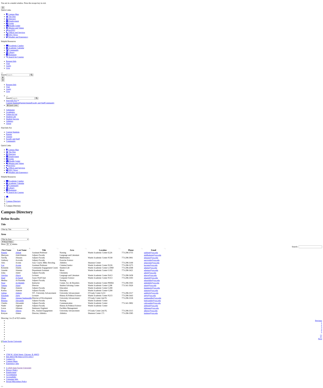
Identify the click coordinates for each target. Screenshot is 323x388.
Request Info (11, 61)
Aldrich (19, 293)
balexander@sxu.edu (152, 301)
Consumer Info (12, 379)
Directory (12, 19)
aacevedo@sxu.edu (151, 260)
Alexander (20, 301)
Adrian (4, 293)
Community (14, 50)
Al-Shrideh (20, 283)
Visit (8, 63)
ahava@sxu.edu (150, 275)
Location (103, 250)
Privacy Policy (12, 370)
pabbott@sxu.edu (151, 253)
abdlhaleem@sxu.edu (152, 255)
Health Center (14, 26)
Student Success (12, 119)
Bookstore (12, 55)
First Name (6, 250)
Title (44, 250)
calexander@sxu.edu (152, 303)
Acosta (18, 265)
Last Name (21, 250)
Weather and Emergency (18, 37)
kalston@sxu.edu (151, 313)
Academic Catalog (16, 46)
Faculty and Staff (38, 103)
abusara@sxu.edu (151, 258)
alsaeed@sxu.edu (151, 278)
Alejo (18, 295)
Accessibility (11, 377)
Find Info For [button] (11, 101)
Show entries (9, 244)
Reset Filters (8, 242)
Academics (10, 112)
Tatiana (4, 285)
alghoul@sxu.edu (151, 306)
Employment (13, 21)
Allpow (19, 311)
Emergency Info (12, 364)
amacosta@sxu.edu (151, 263)
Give (8, 68)
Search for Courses (16, 57)
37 (321, 336)
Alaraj (18, 285)
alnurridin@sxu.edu (152, 280)
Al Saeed (19, 278)
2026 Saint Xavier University (18, 368)
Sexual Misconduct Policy (16, 381)
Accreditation (11, 375)
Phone (131, 250)
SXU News (13, 35)
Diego (3, 298)
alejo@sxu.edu (150, 295)
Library (11, 52)
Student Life (11, 117)
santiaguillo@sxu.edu (152, 298)
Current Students (12, 103)
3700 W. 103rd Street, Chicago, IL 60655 (22, 354)
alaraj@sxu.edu (150, 285)
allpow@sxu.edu (150, 311)
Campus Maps (12, 361)
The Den (12, 17)
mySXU (11, 30)
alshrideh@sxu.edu (151, 283)
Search (3, 75)
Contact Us (10, 359)
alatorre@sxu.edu (151, 290)
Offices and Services (16, 32)
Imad (3, 278)
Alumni (28, 103)
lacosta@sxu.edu (150, 265)
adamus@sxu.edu (151, 270)
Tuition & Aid (11, 114)
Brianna (4, 301)
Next (320, 339)
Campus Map (13, 14)
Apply (8, 66)
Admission (10, 110)
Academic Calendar (16, 48)
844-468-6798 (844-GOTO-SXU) (19, 357)
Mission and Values (16, 28)
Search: (295, 247)
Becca (3, 311)
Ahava (18, 275)
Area (72, 250)
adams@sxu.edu (150, 268)
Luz (2, 265)
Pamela (4, 253)
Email (153, 250)
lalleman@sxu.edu (151, 308)
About (8, 123)
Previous (318, 321)
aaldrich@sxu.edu (151, 293)
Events (11, 23)
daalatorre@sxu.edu (152, 288)
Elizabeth (5, 295)
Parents (22, 103)
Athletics (9, 121)
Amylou (4, 275)
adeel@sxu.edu (150, 273)
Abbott (18, 253)
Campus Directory (13, 201)
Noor (3, 283)
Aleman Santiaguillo (24, 298)
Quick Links (13, 105)
